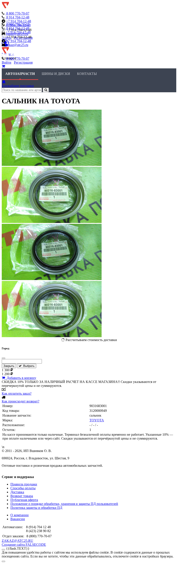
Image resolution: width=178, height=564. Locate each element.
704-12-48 (17, 17)
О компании (19, 515)
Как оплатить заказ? (16, 393)
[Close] (3, 561)
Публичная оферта (24, 500)
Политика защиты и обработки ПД (36, 508)
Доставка (17, 492)
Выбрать (28, 366)
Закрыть (8, 366)
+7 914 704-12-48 (18, 21)
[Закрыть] (3, 358)
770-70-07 (17, 13)
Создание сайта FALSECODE (24, 544)
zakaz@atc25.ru (17, 45)
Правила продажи (23, 484)
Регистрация (23, 62)
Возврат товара (21, 496)
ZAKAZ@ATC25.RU (17, 541)
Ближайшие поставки (18, 85)
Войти (6, 62)
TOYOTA (96, 420)
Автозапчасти (20, 74)
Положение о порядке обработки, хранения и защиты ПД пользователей (64, 504)
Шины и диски (56, 74)
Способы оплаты (23, 488)
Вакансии (17, 519)
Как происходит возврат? (20, 401)
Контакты (87, 74)
